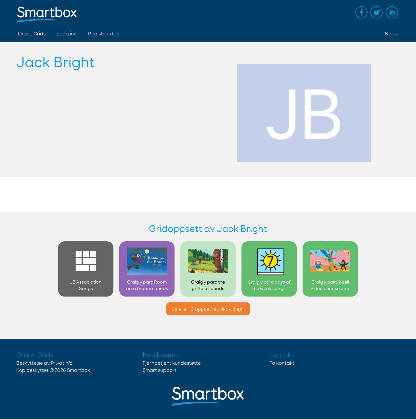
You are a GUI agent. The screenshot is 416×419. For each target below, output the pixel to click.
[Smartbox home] (47, 11)
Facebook (361, 12)
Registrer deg (104, 34)
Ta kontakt (281, 363)
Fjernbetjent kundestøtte (172, 363)
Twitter (376, 12)
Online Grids (32, 34)
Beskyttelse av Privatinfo (44, 363)
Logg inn (67, 34)
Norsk (391, 34)
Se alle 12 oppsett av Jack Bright (208, 309)
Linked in (391, 12)
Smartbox (78, 370)
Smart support (159, 370)
